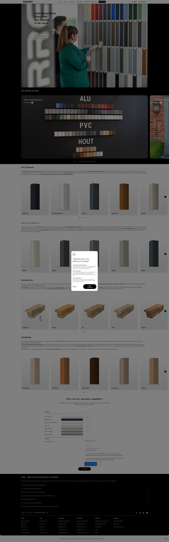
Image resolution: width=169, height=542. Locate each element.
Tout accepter (89, 286)
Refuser (75, 286)
